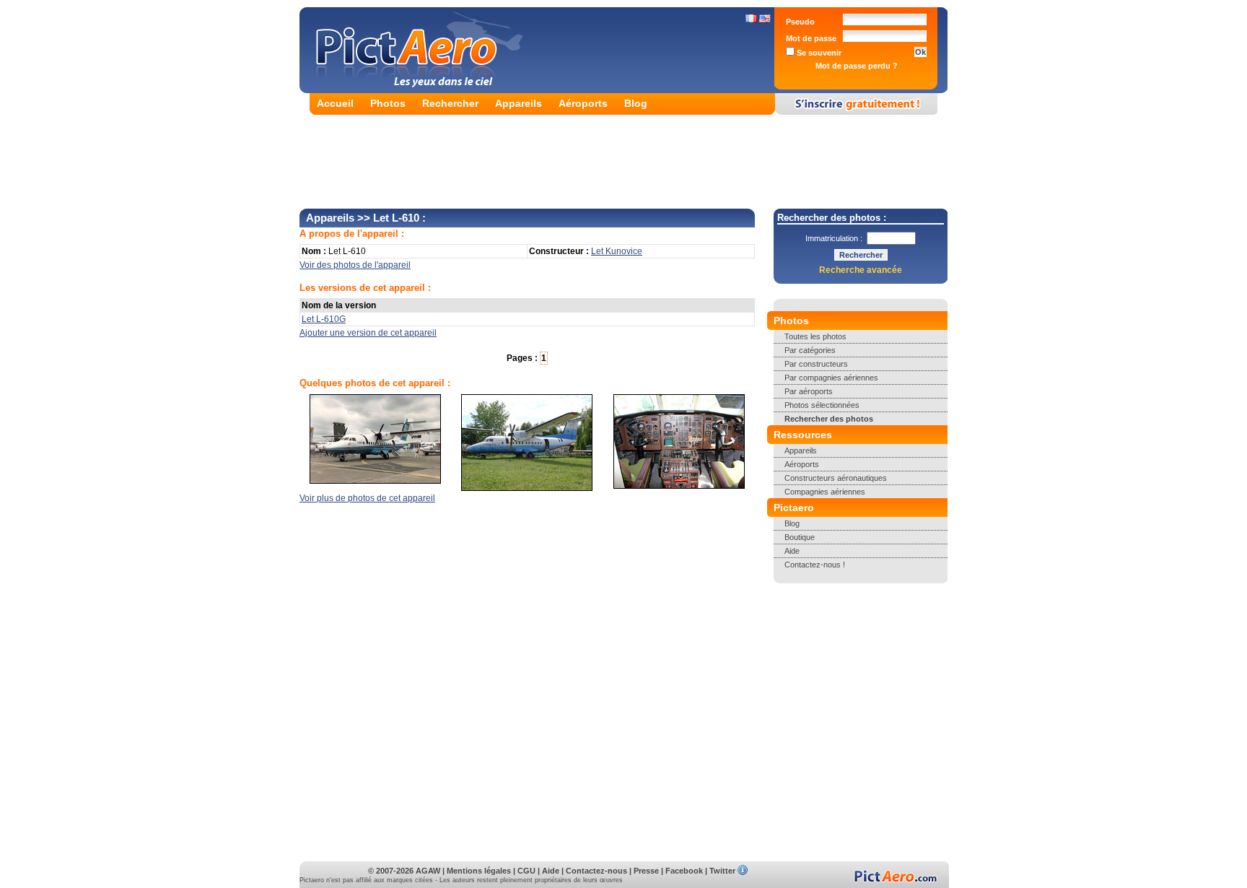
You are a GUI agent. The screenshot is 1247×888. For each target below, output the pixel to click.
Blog (635, 103)
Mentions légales (479, 870)
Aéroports (583, 103)
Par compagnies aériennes (831, 377)
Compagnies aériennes (824, 491)
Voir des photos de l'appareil (355, 265)
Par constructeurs (816, 364)
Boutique (799, 537)
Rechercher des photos (828, 418)
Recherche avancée (860, 270)
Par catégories (810, 350)
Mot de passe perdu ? (856, 65)
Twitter (722, 870)
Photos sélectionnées (821, 405)
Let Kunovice (616, 251)
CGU (526, 870)
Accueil (335, 103)
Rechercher (450, 103)
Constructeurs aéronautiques (835, 478)
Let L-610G (324, 319)
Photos (388, 103)
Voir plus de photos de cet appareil (367, 498)
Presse (646, 870)
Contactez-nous (596, 870)
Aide (792, 551)
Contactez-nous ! (814, 564)
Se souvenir (818, 52)
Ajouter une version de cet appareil (368, 333)
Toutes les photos (815, 336)
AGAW (428, 870)
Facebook (684, 870)
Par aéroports (808, 391)
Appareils (518, 103)
